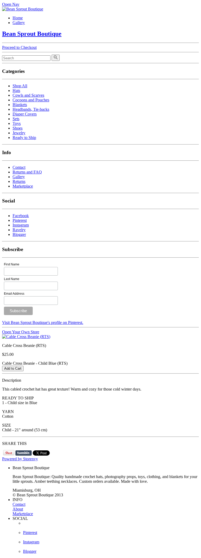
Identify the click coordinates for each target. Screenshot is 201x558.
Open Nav (10, 4)
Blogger (19, 234)
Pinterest (20, 220)
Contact (19, 167)
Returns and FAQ (27, 172)
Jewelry (19, 133)
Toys (17, 123)
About (18, 509)
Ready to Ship (24, 137)
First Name (11, 264)
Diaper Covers (25, 114)
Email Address (14, 293)
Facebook (21, 215)
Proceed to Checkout (19, 47)
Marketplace (23, 186)
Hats (16, 90)
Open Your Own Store (20, 332)
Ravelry (19, 230)
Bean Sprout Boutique (32, 33)
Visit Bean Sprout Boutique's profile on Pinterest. (42, 322)
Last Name (11, 279)
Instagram (21, 225)
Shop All (20, 86)
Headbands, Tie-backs (31, 109)
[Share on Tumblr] (23, 453)
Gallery (19, 22)
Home (18, 18)
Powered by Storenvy (20, 459)
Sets (16, 119)
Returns (19, 181)
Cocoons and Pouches (31, 100)
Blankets (20, 104)
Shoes (18, 128)
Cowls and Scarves (28, 95)
